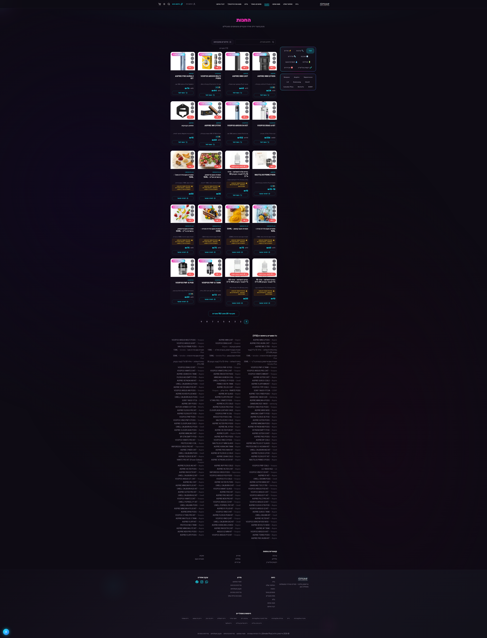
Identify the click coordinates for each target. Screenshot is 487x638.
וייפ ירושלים (221, 618)
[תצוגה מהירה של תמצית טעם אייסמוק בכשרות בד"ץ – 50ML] (192, 211)
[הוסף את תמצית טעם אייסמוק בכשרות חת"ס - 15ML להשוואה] (219, 161)
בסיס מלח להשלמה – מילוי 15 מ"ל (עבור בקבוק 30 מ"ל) (262, 351)
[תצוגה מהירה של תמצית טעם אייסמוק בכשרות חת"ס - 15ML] (219, 157)
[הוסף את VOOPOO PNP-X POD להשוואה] (192, 268)
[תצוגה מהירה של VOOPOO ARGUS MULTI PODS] (219, 58)
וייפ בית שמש (197, 618)
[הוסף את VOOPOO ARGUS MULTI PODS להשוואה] (219, 62)
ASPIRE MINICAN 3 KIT (191, 433)
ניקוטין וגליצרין (271, 562)
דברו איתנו (220, 4)
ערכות (275, 555)
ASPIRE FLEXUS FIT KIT (264, 456)
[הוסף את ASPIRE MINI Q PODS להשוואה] (274, 62)
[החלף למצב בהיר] (164, 4)
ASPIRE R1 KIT (267, 475)
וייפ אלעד (228, 623)
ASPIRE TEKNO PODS (265, 535)
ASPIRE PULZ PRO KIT (264, 498)
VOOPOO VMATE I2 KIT (190, 498)
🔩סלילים (292, 56)
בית (296, 4)
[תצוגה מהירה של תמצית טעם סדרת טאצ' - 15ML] (192, 157)
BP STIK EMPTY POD (192, 436)
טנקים (202, 555)
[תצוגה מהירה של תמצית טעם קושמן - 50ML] (247, 211)
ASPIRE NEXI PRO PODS (191, 531)
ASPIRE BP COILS (266, 440)
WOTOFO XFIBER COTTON (189, 407)
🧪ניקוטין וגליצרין (305, 68)
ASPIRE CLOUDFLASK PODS (189, 430)
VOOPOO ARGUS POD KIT (262, 488)
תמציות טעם (199, 559)
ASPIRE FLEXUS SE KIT (191, 456)
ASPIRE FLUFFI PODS (192, 535)
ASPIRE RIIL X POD (229, 427)
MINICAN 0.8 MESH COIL (227, 377)
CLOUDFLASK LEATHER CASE (225, 410)
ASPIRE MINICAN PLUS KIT (190, 485)
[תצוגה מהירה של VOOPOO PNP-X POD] (192, 265)
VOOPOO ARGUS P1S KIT (226, 535)
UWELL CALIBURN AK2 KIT (263, 450)
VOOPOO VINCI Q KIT (228, 518)
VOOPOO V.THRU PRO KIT (189, 515)
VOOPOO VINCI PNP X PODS (188, 420)
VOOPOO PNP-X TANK (264, 367)
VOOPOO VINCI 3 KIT (228, 512)
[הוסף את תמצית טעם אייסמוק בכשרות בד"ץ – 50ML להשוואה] (192, 214)
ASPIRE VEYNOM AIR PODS (262, 427)
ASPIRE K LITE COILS (228, 403)
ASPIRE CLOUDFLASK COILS (189, 423)
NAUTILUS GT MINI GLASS (226, 443)
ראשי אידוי (233, 618)
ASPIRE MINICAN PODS (264, 423)
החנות (266, 4)
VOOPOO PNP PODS (191, 417)
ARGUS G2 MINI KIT (228, 531)
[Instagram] (201, 581)
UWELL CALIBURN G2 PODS (190, 384)
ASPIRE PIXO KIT (230, 492)
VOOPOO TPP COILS (264, 387)
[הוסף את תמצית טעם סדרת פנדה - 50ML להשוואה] (219, 214)
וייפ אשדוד (185, 618)
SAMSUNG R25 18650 (263, 403)
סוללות (237, 559)
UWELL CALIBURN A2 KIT (191, 495)
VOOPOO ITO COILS (228, 479)
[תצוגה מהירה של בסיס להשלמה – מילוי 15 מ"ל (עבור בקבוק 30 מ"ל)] (274, 265)
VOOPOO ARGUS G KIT (264, 492)
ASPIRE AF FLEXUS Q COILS (225, 453)
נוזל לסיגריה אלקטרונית (259, 618)
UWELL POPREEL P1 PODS (226, 380)
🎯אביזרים (288, 68)
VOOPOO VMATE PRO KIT (189, 440)
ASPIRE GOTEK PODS (265, 420)
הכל (310, 51)
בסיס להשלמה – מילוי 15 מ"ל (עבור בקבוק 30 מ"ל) (223, 362)
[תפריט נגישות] (6, 632)
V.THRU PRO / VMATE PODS (225, 400)
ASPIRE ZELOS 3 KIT (228, 387)
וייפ (288, 618)
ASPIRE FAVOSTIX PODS (227, 374)
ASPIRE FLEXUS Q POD (264, 453)
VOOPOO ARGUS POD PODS (225, 475)
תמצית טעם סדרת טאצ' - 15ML (188, 351)
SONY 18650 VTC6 (193, 400)
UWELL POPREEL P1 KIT (191, 502)
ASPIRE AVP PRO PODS (227, 436)
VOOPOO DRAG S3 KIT (191, 367)
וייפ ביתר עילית (257, 623)
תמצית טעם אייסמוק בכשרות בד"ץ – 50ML (260, 362)
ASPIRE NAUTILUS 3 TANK (190, 518)
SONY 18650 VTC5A (265, 390)
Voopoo (287, 77)
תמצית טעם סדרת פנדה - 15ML (261, 357)
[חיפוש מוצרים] (169, 4)
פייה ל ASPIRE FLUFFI (228, 433)
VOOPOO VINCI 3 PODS (227, 440)
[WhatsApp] (206, 581)
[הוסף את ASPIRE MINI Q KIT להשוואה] (247, 62)
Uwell (307, 82)
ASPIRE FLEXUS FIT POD (190, 413)
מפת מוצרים (270, 596)
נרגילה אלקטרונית (277, 618)
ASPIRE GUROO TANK (265, 512)
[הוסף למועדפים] (274, 54)
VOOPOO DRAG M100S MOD (261, 521)
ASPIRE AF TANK (266, 528)
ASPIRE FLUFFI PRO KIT (227, 397)
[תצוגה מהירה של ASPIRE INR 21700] (219, 107)
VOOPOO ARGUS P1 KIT (263, 495)
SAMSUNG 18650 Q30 (263, 397)
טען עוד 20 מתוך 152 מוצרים (223, 314)
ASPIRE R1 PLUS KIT (228, 508)
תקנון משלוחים (236, 589)
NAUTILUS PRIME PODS (191, 346)
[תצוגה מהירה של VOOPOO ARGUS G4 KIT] (247, 107)
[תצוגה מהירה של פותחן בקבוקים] (192, 107)
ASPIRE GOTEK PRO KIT (191, 492)
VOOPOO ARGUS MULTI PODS (188, 340)
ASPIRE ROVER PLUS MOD (190, 393)
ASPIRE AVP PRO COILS (227, 465)
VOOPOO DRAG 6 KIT (227, 343)
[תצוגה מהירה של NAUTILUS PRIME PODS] (274, 157)
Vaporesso (308, 77)
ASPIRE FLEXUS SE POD (264, 417)
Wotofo (301, 87)
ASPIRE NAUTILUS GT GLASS (261, 443)
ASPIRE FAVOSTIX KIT (191, 472)
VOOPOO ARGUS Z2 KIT (226, 502)
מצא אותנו (276, 4)
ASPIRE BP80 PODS (192, 512)
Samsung (297, 82)
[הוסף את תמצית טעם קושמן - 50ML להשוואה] (247, 214)
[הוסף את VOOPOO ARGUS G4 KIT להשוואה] (247, 111)
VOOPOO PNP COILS (264, 465)
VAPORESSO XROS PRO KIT (187, 446)
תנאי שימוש (237, 581)
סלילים (274, 559)
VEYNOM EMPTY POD (264, 430)
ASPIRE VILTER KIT (266, 518)
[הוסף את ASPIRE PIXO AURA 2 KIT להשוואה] (192, 62)
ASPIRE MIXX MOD (266, 410)
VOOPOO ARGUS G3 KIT (263, 502)
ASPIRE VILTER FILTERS (227, 482)
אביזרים (237, 562)
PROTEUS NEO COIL (192, 443)
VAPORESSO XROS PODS (225, 472)
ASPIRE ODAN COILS (228, 456)
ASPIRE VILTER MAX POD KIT (189, 387)
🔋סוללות (307, 62)
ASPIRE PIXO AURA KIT (264, 538)
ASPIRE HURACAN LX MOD (226, 525)
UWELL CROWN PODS (265, 479)
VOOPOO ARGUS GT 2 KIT (189, 479)
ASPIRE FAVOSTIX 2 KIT (227, 528)
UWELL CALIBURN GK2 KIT (227, 521)
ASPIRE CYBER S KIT (192, 450)
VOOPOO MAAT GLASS (226, 488)
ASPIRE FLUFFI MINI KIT (264, 384)
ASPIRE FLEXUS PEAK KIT (226, 515)
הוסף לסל (263, 95)
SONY (310, 87)
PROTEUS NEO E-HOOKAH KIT (261, 446)
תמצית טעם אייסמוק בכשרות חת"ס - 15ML (224, 351)
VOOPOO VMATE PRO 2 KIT (225, 370)
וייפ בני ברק (209, 618)
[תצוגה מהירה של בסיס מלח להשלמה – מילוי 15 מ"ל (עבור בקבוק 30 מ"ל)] (247, 157)
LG (288, 82)
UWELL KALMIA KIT (266, 515)
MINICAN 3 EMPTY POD (264, 413)
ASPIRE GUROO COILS (264, 380)
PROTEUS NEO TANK (192, 525)
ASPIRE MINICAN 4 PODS (263, 400)
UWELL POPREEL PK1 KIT (227, 505)
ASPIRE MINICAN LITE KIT (190, 528)
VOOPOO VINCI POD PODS (262, 407)
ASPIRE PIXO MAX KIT (228, 450)
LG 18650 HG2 (269, 469)
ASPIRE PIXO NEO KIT (228, 495)
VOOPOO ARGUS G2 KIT (263, 508)
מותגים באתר (256, 4)
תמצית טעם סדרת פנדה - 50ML (188, 357)
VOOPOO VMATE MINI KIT (262, 374)
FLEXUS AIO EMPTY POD (190, 377)
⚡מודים (287, 51)
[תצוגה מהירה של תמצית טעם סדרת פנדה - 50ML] (219, 211)
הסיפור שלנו (287, 4)
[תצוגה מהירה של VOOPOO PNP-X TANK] (219, 265)
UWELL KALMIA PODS (192, 505)
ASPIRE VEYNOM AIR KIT (190, 380)
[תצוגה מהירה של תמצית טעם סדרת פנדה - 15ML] (274, 211)
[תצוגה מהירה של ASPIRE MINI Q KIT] (247, 58)
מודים (238, 555)
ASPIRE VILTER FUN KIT (227, 430)
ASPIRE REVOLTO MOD (264, 525)
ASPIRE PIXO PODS (265, 436)
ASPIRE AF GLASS (229, 393)
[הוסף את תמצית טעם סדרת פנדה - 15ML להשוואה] (274, 214)
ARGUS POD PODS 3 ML (226, 417)
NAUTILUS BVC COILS (228, 420)
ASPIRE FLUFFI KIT (193, 521)
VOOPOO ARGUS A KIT (264, 531)
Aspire (296, 77)
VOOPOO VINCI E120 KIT (263, 472)
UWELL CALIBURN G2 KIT (191, 475)
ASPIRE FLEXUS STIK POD (263, 505)
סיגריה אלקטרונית (300, 618)
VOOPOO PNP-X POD (227, 367)
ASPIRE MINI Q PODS (265, 340)
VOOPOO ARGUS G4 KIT (190, 343)
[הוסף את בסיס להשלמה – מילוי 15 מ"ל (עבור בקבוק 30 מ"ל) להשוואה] (274, 268)
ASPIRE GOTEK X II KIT (264, 433)
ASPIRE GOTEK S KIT (265, 377)
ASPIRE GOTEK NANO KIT (263, 482)
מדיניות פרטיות (235, 585)
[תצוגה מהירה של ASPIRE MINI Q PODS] (274, 58)
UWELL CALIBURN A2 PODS (190, 427)
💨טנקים (304, 56)
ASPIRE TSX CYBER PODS (263, 393)
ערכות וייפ (244, 618)
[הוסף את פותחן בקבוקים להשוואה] (192, 111)
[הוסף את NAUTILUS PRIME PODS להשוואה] (274, 161)
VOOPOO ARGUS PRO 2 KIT (262, 370)
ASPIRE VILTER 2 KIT (228, 469)
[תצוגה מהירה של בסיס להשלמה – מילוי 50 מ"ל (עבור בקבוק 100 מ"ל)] (247, 265)
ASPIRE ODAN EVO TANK (190, 374)
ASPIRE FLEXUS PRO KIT (190, 410)
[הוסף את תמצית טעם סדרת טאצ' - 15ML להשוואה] (192, 161)
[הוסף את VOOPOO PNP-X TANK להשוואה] (219, 268)
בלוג (246, 4)
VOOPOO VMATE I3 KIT (190, 370)
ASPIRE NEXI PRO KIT (228, 498)
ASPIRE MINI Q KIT (229, 340)
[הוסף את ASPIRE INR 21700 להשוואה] (219, 111)
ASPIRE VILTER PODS (192, 469)
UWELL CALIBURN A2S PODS (189, 397)
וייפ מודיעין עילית (241, 623)
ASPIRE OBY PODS (193, 403)
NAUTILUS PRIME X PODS (263, 460)
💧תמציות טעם (291, 62)
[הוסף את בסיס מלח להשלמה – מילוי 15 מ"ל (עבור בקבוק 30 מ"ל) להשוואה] (247, 161)
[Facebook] (197, 581)
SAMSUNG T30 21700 (263, 485)
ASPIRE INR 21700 (266, 346)
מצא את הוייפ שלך (234, 4)
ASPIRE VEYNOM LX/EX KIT (225, 460)
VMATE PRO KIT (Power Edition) (190, 461)
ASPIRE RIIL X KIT (193, 482)
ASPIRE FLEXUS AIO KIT (191, 465)
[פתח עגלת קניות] (159, 4)
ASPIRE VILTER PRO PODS (226, 423)
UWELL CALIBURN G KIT (228, 485)
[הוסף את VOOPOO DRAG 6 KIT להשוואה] (274, 111)
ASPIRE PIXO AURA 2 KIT (263, 343)
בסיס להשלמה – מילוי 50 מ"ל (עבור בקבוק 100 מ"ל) (188, 362)
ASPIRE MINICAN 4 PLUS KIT (189, 508)
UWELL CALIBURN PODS (191, 453)
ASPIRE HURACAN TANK (227, 446)
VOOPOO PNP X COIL (227, 413)
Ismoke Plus (288, 87)
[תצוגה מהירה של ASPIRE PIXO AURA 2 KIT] (192, 58)
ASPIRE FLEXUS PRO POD (226, 407)
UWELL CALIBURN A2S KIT (190, 488)
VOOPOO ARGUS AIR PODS (189, 390)
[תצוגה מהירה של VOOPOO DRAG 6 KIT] (274, 107)
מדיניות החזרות (235, 592)
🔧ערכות (300, 51)
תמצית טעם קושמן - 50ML (225, 355)
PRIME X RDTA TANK (228, 384)
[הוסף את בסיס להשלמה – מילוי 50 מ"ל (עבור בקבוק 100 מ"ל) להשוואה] (247, 268)
